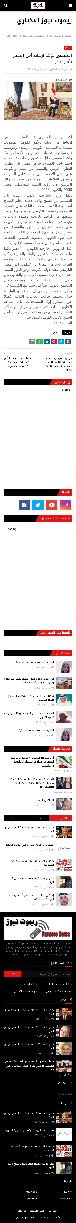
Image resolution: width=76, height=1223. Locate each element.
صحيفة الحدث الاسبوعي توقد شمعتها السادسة (32, 862)
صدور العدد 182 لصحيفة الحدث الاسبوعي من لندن (29, 1046)
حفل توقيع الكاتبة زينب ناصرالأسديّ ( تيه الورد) (31, 880)
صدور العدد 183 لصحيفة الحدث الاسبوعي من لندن (29, 1029)
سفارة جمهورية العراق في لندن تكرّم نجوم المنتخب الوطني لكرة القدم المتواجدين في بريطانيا (29, 1065)
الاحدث (38, 818)
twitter (68, 1191)
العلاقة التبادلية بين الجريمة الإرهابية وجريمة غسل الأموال (29, 715)
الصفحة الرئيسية (63, 36)
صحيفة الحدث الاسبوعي (59, 991)
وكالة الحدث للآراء (27, 984)
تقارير (49, 36)
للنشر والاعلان (37, 1211)
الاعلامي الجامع (45, 800)
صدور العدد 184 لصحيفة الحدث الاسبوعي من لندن (29, 829)
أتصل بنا (53, 1211)
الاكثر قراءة (61, 818)
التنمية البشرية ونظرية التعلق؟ (36, 730)
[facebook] (24, 505)
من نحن (22, 1211)
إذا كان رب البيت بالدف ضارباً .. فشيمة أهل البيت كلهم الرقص (30, 897)
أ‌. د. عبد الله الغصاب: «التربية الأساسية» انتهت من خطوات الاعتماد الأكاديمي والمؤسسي (32, 761)
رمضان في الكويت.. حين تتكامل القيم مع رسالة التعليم (31, 698)
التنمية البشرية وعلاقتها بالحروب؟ (35, 662)
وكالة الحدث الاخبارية (60, 984)
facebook (31, 1191)
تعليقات (15, 818)
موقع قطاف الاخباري (25, 991)
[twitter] (38, 505)
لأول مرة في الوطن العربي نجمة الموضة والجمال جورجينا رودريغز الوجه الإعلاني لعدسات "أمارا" (31, 782)
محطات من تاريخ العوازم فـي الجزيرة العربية (29, 844)
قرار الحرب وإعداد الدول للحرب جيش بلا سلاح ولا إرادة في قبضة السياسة (29, 680)
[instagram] (65, 505)
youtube (32, 1198)
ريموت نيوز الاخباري (44, 20)
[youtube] (51, 505)
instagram (66, 1198)
